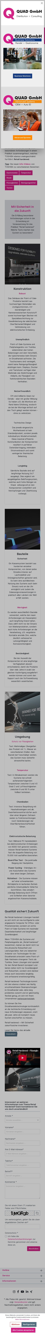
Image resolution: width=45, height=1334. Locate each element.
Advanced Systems (23, 138)
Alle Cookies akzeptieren (23, 1330)
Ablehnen (16, 1324)
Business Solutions (23, 76)
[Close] (41, 3)
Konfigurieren (29, 1324)
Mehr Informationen (22, 1319)
